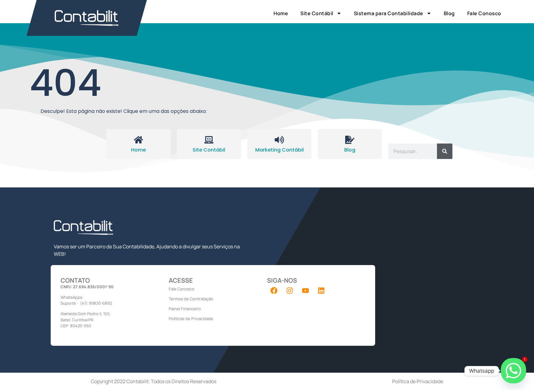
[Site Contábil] (209, 139)
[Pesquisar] (444, 151)
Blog (449, 13)
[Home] (138, 139)
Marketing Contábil (279, 149)
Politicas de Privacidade (191, 318)
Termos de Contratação (191, 299)
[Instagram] (290, 290)
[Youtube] (306, 290)
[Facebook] (274, 290)
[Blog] (349, 139)
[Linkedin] (321, 290)
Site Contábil (316, 13)
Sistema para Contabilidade (388, 13)
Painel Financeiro (185, 308)
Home (280, 13)
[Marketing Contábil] (279, 139)
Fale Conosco (484, 13)
